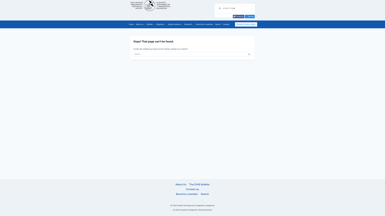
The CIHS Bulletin (199, 184)
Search (218, 24)
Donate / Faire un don (246, 24)
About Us (180, 184)
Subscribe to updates (204, 24)
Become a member (187, 194)
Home (131, 24)
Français (226, 24)
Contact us (192, 189)
